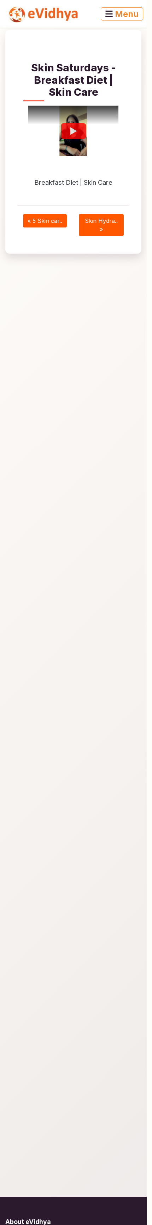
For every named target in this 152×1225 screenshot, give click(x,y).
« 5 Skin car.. (45, 220)
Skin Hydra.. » (101, 225)
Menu (126, 14)
